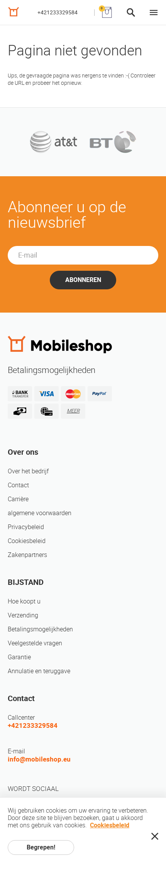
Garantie (19, 657)
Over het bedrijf (28, 471)
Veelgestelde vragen (35, 643)
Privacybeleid (26, 527)
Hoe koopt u (24, 601)
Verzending (23, 615)
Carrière (18, 499)
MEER (73, 411)
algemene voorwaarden (39, 513)
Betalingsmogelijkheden (40, 629)
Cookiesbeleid (27, 541)
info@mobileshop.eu (39, 759)
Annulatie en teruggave (39, 671)
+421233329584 (57, 12)
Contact (18, 485)
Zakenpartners (27, 555)
